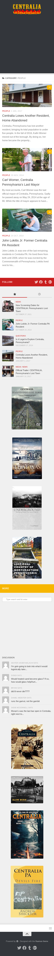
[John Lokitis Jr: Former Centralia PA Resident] (27, 220)
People (6, 111)
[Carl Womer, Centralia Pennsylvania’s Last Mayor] (27, 159)
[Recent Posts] (39, 294)
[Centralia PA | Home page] (27, 9)
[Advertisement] (27, 46)
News (18, 302)
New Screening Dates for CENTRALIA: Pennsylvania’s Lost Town (32, 308)
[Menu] (50, 928)
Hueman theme (41, 941)
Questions (21, 336)
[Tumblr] (45, 282)
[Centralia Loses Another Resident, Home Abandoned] (27, 95)
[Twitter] (36, 282)
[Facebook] (41, 282)
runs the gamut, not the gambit (25, 701)
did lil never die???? (20, 691)
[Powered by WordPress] (17, 941)
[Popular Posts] (14, 294)
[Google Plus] (50, 282)
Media (18, 367)
